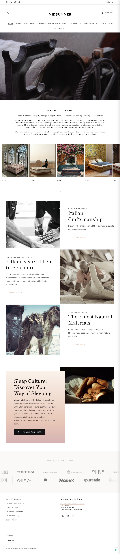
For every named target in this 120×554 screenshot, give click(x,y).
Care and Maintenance (15, 503)
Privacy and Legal (13, 516)
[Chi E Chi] (45, 480)
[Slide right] (65, 191)
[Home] (87, 480)
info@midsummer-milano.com (72, 503)
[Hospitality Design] (92, 472)
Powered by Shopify (30, 548)
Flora (4, 180)
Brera (87, 180)
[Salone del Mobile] (21, 472)
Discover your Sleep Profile (30, 432)
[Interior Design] (69, 472)
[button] (8, 13)
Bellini (32, 180)
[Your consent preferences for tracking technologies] (116, 550)
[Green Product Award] (46, 472)
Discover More (78, 237)
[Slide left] (54, 191)
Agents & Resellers (13, 499)
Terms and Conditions (14, 512)
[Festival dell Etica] (65, 480)
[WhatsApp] (19, 2)
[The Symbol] (21, 480)
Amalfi (60, 180)
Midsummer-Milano (17, 548)
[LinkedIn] (11, 2)
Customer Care (12, 507)
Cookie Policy (11, 520)
